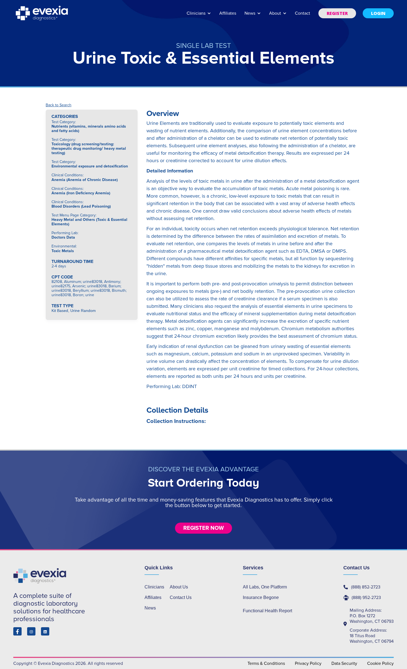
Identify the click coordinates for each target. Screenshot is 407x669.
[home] (42, 13)
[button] (199, 16)
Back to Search (58, 105)
